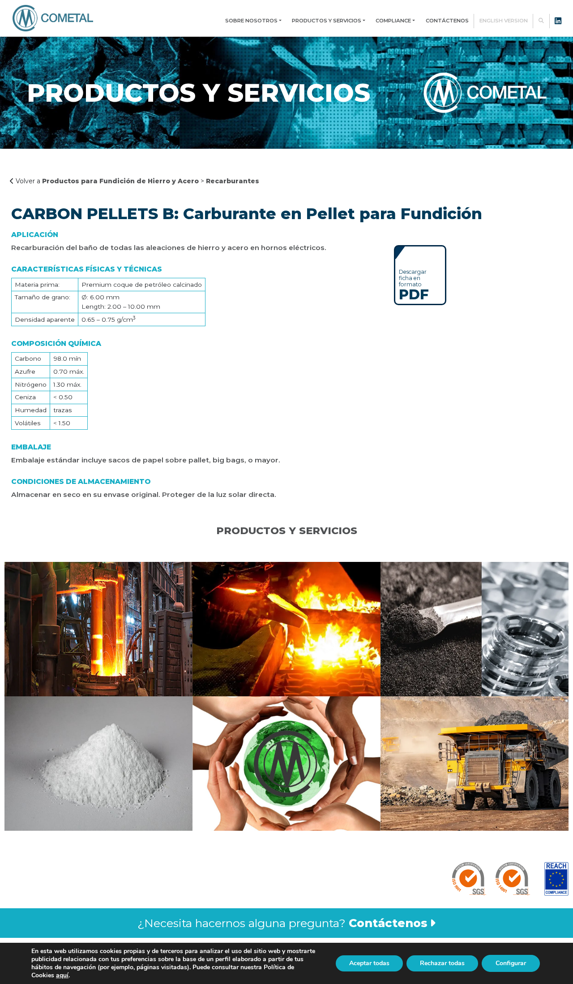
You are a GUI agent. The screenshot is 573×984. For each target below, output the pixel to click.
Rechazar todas (442, 963)
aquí (62, 975)
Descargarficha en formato (414, 284)
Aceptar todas (369, 963)
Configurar (511, 963)
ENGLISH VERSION (503, 20)
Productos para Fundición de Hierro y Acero (120, 181)
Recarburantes (232, 181)
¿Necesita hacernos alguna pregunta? (282, 923)
